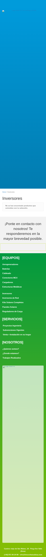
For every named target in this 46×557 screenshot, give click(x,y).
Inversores (7, 294)
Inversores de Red (10, 298)
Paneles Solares (9, 307)
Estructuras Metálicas (12, 287)
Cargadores (7, 282)
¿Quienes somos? (11, 349)
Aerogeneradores (10, 264)
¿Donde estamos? (11, 353)
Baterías (6, 269)
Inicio (4, 192)
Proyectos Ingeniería (12, 326)
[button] (18, 5)
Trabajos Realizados (12, 358)
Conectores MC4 (9, 278)
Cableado (6, 273)
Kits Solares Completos (12, 302)
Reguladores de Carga (12, 311)
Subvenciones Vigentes (13, 330)
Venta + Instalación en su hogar (17, 335)
